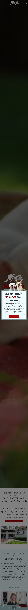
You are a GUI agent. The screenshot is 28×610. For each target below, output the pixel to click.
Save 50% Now (14, 316)
